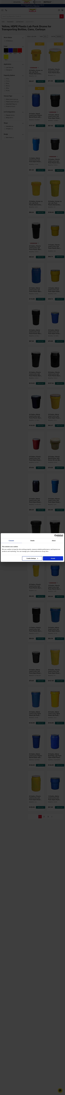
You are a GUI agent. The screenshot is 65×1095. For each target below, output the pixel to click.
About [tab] (54, 540)
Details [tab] (32, 540)
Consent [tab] (11, 540)
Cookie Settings (31, 558)
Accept (53, 558)
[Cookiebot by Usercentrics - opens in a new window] (55, 535)
